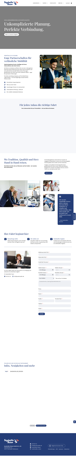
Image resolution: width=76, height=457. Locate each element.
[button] (67, 3)
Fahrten (44, 3)
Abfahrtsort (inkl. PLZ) (43, 252)
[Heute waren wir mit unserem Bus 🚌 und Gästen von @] (46, 409)
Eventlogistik (53, 3)
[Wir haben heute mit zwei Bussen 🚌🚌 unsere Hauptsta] (63, 419)
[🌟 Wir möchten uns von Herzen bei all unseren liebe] (12, 409)
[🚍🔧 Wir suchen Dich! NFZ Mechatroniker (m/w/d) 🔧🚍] (63, 379)
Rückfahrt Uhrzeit (59, 272)
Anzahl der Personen (43, 262)
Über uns (60, 3)
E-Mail (39, 308)
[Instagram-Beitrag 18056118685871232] (46, 389)
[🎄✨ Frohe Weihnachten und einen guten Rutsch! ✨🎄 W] (12, 389)
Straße (40, 298)
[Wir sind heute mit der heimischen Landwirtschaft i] (29, 409)
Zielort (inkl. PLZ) (42, 257)
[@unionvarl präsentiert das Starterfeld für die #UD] (46, 399)
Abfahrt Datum (42, 267)
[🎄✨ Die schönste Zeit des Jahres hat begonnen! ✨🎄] (29, 389)
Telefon (40, 303)
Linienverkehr (36, 3)
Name (40, 293)
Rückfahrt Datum (42, 272)
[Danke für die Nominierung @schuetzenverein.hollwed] (12, 379)
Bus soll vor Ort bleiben (61, 278)
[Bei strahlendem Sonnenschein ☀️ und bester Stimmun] (29, 379)
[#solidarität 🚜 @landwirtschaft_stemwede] (63, 399)
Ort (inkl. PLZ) (58, 298)
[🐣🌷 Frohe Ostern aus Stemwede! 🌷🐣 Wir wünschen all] (46, 379)
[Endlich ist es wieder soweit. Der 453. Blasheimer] (63, 389)
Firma (39, 289)
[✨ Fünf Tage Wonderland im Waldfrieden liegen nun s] (12, 399)
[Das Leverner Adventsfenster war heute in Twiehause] (63, 409)
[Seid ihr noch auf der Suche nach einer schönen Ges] (12, 419)
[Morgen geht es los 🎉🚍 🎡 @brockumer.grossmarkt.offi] (46, 419)
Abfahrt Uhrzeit (58, 267)
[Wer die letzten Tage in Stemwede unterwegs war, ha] (29, 399)
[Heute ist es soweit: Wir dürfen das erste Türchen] (29, 419)
